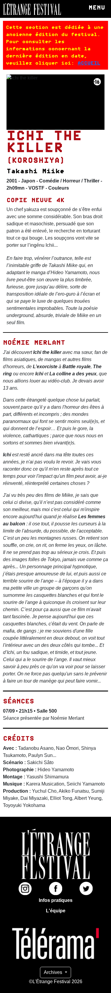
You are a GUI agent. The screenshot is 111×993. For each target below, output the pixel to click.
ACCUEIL (89, 63)
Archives (53, 972)
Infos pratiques (56, 900)
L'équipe (55, 910)
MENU (97, 7)
